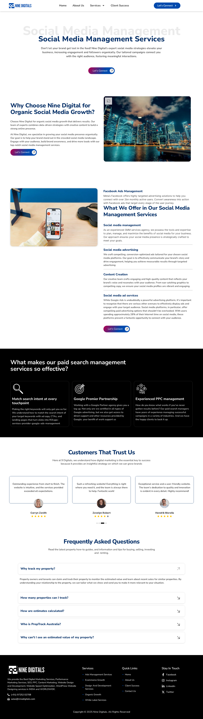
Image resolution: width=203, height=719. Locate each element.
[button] (7, 501)
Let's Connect (100, 70)
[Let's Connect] (112, 71)
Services (95, 5)
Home (63, 5)
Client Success (120, 5)
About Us (78, 5)
